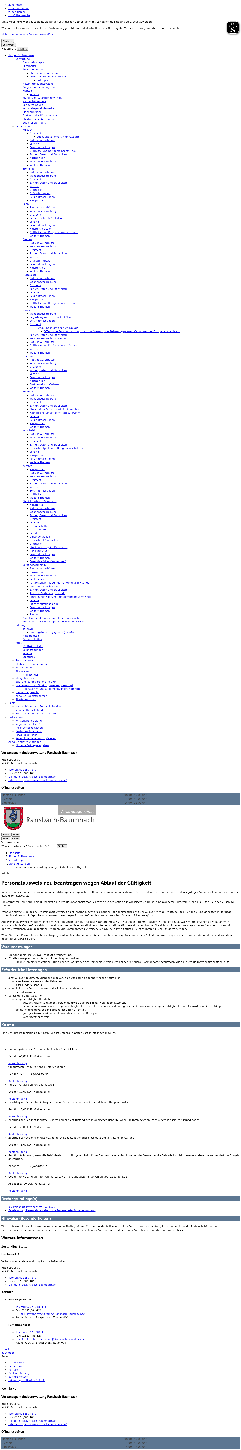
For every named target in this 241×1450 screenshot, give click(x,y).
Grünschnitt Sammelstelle (46, 540)
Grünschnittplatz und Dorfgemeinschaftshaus (58, 448)
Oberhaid (28, 356)
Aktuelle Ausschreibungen (24, 741)
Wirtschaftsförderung (29, 720)
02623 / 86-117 (31, 1332)
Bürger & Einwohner (21, 55)
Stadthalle (29, 657)
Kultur (19, 642)
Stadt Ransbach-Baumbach (39, 501)
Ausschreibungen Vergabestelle (49, 76)
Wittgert (28, 465)
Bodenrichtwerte (26, 660)
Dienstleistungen (33, 62)
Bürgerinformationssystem (39, 87)
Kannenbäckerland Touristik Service (38, 706)
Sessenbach (30, 391)
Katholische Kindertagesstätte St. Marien (55, 412)
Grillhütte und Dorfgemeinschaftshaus (54, 151)
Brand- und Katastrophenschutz (42, 97)
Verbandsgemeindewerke (38, 108)
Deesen (27, 239)
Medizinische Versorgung (31, 664)
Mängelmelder (32, 112)
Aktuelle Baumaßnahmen (31, 695)
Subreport (43, 80)
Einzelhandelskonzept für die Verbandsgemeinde (60, 596)
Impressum (15, 1366)
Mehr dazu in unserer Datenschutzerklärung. (29, 34)
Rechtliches (37, 579)
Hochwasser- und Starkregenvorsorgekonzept (44, 685)
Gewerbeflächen (40, 536)
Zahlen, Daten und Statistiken (48, 154)
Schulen (28, 628)
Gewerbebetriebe (26, 734)
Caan (26, 204)
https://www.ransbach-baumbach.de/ (37, 780)
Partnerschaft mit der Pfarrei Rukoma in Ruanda (59, 582)
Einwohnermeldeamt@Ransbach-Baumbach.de (50, 1314)
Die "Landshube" (40, 550)
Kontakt (13, 1369)
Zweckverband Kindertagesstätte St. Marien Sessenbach (58, 621)
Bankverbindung (33, 105)
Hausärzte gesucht (27, 692)
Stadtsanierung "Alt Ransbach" (48, 547)
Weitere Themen (40, 165)
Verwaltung (23, 59)
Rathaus (35, 614)
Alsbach (27, 129)
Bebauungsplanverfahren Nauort (57, 327)
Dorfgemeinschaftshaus (44, 384)
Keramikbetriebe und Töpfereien (36, 738)
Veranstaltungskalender (30, 710)
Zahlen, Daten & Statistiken (47, 218)
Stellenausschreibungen (45, 73)
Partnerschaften (39, 526)
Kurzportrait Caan (41, 228)
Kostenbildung (17, 1063)
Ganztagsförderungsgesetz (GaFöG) (52, 632)
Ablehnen (7, 41)
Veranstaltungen (33, 649)
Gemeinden (23, 126)
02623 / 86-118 (31, 1306)
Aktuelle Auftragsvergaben (32, 745)
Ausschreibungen (33, 69)
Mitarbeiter (29, 66)
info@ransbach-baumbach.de (32, 776)
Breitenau (29, 168)
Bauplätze (36, 533)
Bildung (20, 625)
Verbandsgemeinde (35, 565)
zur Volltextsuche (19, 15)
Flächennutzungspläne (44, 603)
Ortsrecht (35, 133)
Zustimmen (8, 45)
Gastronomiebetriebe (29, 731)
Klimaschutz (23, 671)
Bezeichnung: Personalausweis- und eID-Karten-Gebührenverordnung (52, 1210)
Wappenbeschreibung (43, 161)
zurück (5, 1349)
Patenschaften (38, 529)
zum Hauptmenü (18, 8)
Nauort (27, 310)
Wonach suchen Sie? (14, 846)
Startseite (14, 853)
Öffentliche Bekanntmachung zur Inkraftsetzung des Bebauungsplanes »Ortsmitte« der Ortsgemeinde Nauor (112, 331)
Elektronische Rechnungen (39, 119)
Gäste (12, 703)
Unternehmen (17, 717)
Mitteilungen (24, 667)
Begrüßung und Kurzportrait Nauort (52, 317)
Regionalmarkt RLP (28, 724)
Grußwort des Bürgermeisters (41, 115)
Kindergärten (31, 635)
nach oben (8, 1352)
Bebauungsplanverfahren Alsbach (58, 136)
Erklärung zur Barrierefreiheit (26, 1380)
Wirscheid (29, 430)
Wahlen (27, 90)
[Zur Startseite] (49, 831)
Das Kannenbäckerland (44, 586)
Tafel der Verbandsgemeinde (47, 593)
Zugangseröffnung (34, 122)
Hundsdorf (29, 274)
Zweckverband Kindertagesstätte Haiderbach (51, 618)
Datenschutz (16, 1362)
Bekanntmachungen (42, 147)
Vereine (34, 143)
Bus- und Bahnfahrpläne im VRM (36, 681)
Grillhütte (36, 189)
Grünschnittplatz (40, 193)
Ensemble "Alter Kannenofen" (48, 561)
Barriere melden (18, 1376)
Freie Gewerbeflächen (29, 727)
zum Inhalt (15, 4)
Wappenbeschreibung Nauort (48, 338)
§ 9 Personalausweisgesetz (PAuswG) (31, 1206)
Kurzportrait (37, 158)
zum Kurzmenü (17, 11)
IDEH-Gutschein (33, 646)
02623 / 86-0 (22, 769)
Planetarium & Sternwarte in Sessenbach (55, 409)
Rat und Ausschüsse (42, 140)
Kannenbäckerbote (34, 101)
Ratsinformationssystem (38, 83)
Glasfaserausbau (26, 699)
